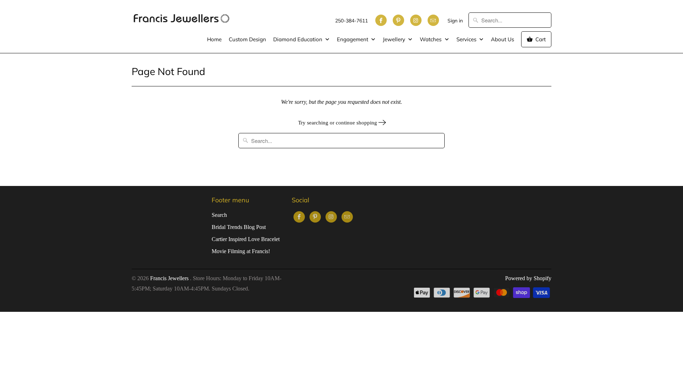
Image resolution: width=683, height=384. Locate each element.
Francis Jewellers (170, 278)
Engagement (353, 39)
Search (219, 215)
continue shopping (357, 123)
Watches (431, 39)
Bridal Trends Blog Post (239, 227)
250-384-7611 (351, 20)
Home (214, 39)
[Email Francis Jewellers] (433, 20)
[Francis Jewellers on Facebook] (381, 20)
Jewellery (395, 39)
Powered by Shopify (528, 278)
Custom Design (247, 39)
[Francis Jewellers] (181, 15)
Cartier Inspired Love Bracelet (246, 239)
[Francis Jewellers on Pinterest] (398, 20)
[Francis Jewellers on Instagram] (416, 20)
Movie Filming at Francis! (241, 251)
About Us (502, 39)
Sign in (455, 20)
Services (467, 39)
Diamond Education (298, 39)
